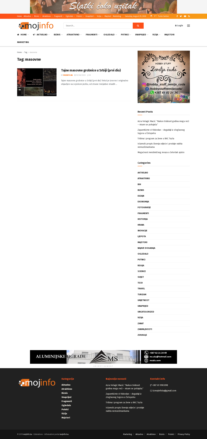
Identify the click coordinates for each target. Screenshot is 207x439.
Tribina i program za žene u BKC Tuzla (156, 138)
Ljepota (142, 236)
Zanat (141, 323)
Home (19, 16)
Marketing (117, 16)
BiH (139, 184)
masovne (33, 52)
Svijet (141, 277)
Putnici (79, 16)
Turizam (142, 294)
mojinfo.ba (68, 75)
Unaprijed (89, 16)
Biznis (36, 16)
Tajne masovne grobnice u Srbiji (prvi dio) (91, 70)
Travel (141, 288)
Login (180, 25)
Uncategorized (146, 312)
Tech (140, 283)
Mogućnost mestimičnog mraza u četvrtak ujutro (161, 152)
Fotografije (144, 207)
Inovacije (142, 230)
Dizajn (141, 196)
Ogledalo (69, 16)
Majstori (108, 16)
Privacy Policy (184, 434)
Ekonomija (143, 201)
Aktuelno (27, 16)
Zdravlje (142, 335)
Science (142, 271)
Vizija (99, 16)
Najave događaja (146, 248)
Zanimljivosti (145, 329)
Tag (25, 52)
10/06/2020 (81, 75)
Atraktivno (46, 16)
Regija (141, 265)
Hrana (141, 225)
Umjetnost (143, 300)
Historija (143, 219)
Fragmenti (58, 16)
